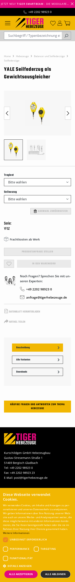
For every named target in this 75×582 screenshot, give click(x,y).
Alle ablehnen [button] (55, 574)
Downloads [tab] (21, 372)
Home (7, 56)
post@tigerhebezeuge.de (31, 478)
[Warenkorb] (67, 23)
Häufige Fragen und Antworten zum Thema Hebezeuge (37, 407)
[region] (37, 127)
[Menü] (7, 23)
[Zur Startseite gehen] (29, 23)
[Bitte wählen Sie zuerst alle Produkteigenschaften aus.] (9, 264)
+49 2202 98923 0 (40, 12)
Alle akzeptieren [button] (21, 574)
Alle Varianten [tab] (23, 360)
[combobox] (33, 36)
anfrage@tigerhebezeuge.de (46, 297)
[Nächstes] (68, 113)
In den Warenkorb (44, 264)
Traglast (9, 175)
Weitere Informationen (16, 533)
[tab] (37, 348)
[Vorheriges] (7, 113)
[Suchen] (66, 36)
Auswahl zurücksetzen (53, 211)
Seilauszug (10, 192)
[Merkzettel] (53, 23)
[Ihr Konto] (60, 23)
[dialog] (37, 535)
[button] (37, 566)
